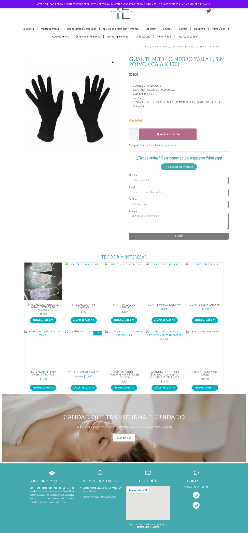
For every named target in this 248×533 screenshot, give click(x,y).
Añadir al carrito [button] (43, 320)
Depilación (151, 29)
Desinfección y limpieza (88, 36)
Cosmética (28, 29)
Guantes (165, 47)
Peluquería (199, 29)
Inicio (147, 47)
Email (132, 187)
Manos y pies (218, 29)
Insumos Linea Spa (187, 36)
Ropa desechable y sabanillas (81, 29)
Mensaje (133, 211)
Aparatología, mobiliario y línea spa (121, 29)
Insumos (183, 29)
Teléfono (133, 199)
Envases (167, 29)
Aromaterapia (164, 36)
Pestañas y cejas (60, 36)
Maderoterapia (143, 36)
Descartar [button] (205, 4)
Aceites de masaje (50, 29)
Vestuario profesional (118, 36)
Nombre (133, 175)
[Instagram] (196, 505)
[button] (114, 62)
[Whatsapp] (196, 495)
